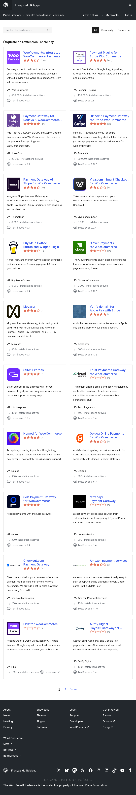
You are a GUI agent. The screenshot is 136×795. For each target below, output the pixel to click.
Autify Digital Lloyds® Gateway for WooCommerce (104, 626)
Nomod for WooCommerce (42, 433)
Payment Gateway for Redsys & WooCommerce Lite (41, 118)
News (6, 715)
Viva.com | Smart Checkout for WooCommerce (109, 181)
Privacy (7, 727)
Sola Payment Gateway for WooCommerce (39, 499)
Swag (108, 727)
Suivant (74, 689)
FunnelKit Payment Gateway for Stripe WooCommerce (109, 117)
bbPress (10, 749)
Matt (8, 744)
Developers (76, 721)
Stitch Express (33, 370)
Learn (73, 709)
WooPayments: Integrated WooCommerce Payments (42, 54)
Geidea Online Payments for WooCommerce (107, 435)
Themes (41, 715)
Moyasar (29, 306)
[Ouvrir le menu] (130, 5)
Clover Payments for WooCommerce (103, 245)
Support (74, 715)
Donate (109, 721)
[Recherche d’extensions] (48, 30)
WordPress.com (14, 738)
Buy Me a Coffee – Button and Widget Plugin (41, 245)
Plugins (40, 721)
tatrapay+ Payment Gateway (103, 499)
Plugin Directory (12, 15)
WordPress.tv (79, 727)
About (7, 709)
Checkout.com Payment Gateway (36, 562)
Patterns (41, 727)
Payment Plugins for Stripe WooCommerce (105, 54)
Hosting (8, 721)
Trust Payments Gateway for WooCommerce (108, 371)
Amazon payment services (109, 560)
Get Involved (111, 709)
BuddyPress (12, 755)
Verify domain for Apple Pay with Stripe (105, 308)
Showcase (42, 709)
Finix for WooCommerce (40, 624)
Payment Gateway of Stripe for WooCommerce (41, 181)
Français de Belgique (23, 770)
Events (107, 715)
